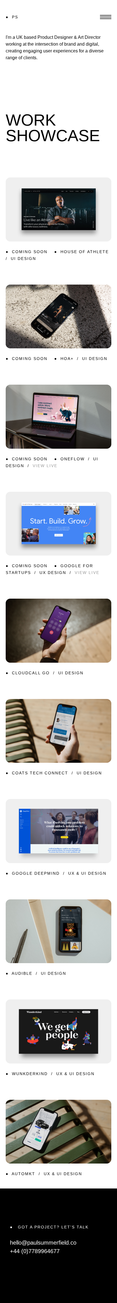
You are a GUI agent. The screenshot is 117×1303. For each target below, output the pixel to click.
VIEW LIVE (45, 465)
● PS (12, 17)
